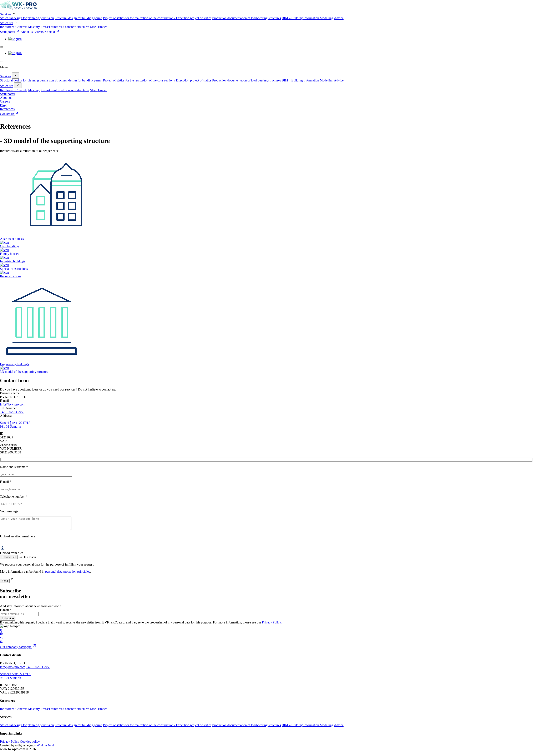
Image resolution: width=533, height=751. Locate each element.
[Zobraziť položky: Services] (15, 76)
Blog (3, 105)
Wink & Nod (45, 745)
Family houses (9, 253)
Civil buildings (9, 246)
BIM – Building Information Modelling (307, 18)
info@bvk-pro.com (12, 404)
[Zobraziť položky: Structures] (17, 85)
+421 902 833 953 (12, 412)
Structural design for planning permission (27, 18)
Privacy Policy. (272, 622)
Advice (339, 18)
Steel (93, 27)
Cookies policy (30, 741)
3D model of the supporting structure (24, 371)
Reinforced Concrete (13, 27)
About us (27, 32)
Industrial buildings (12, 261)
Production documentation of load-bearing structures (246, 18)
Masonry (34, 27)
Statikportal (8, 32)
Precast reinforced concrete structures (65, 27)
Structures (6, 23)
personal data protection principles (67, 571)
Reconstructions (10, 276)
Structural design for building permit (78, 18)
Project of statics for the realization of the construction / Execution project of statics (157, 18)
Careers (39, 32)
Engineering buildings (14, 364)
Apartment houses (12, 238)
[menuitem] (15, 39)
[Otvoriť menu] (1, 47)
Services (5, 14)
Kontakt (50, 32)
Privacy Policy (9, 741)
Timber (102, 27)
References (7, 109)
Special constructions (14, 268)
